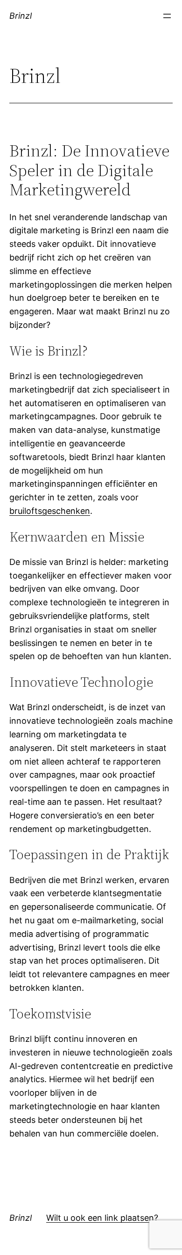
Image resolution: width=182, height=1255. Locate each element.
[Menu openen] (167, 16)
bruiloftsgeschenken (49, 511)
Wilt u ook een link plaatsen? (102, 1218)
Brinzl (20, 16)
